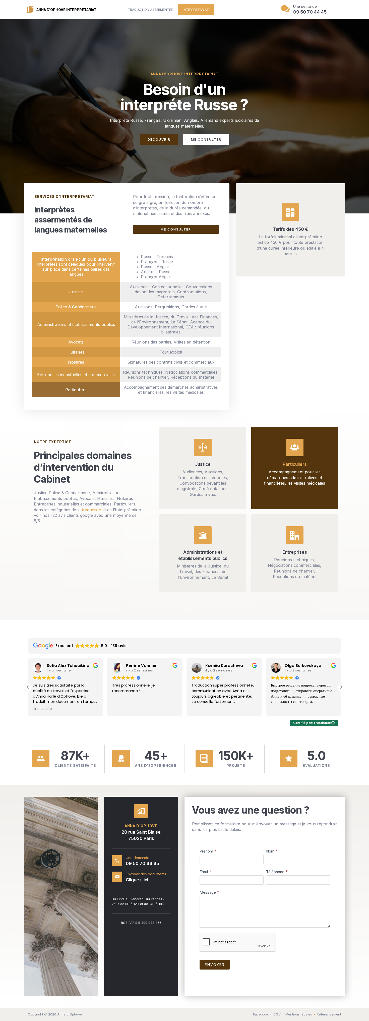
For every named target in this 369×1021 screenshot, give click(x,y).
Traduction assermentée (150, 10)
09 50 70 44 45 (142, 863)
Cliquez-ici (137, 879)
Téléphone (277, 871)
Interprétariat (196, 10)
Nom (272, 851)
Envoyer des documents (146, 874)
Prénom (208, 851)
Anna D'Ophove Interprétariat (66, 10)
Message (209, 892)
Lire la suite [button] (32, 709)
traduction (91, 509)
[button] (341, 687)
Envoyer (215, 964)
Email (206, 871)
